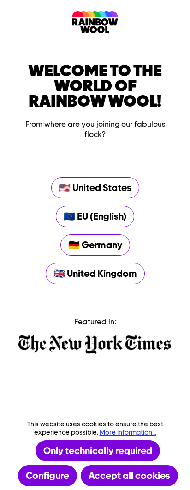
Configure (47, 475)
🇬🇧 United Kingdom (95, 273)
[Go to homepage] (95, 22)
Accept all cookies (129, 475)
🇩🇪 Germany (95, 245)
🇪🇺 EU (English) (95, 216)
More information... (128, 432)
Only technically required (97, 450)
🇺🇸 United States (95, 187)
